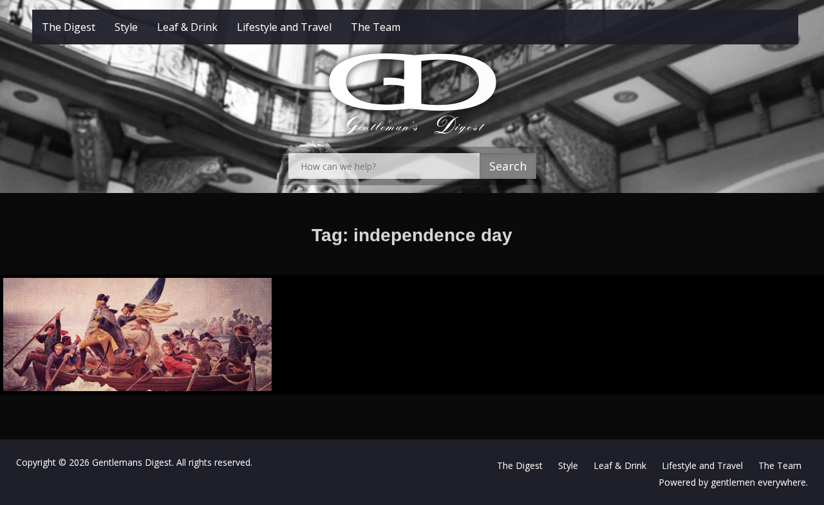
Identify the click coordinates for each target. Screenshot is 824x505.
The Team (375, 27)
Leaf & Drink (187, 27)
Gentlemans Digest (132, 462)
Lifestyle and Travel (284, 27)
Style (126, 27)
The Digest (68, 27)
